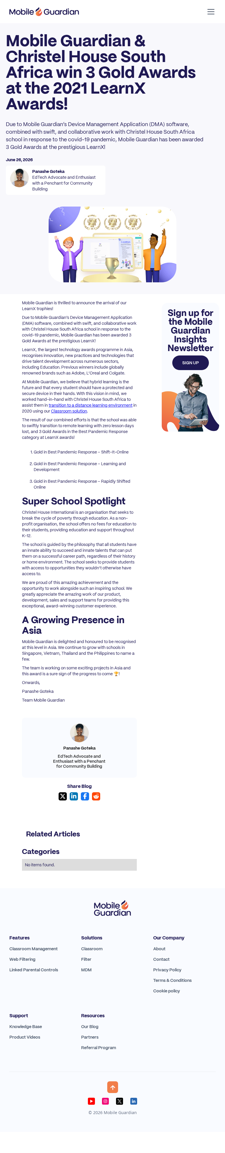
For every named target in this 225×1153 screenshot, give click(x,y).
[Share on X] (63, 796)
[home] (44, 11)
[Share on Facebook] (85, 796)
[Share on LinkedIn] (74, 796)
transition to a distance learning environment (90, 405)
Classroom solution (69, 411)
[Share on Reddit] (96, 796)
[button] (210, 12)
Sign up (190, 362)
